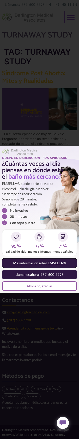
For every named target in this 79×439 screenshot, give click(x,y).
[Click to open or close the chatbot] (63, 423)
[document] (39, 219)
